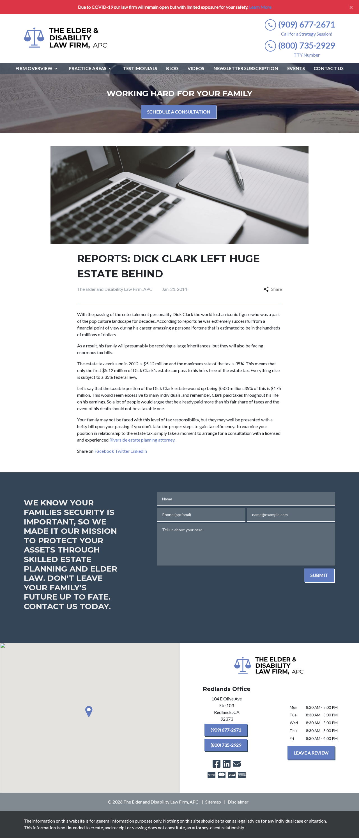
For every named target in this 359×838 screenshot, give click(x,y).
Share (276, 289)
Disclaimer (238, 801)
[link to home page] (66, 38)
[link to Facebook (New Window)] (216, 763)
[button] (89, 711)
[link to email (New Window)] (237, 763)
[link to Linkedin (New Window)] (227, 763)
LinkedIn (138, 451)
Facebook (104, 451)
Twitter (122, 451)
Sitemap (213, 801)
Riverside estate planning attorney (141, 439)
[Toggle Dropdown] (57, 68)
